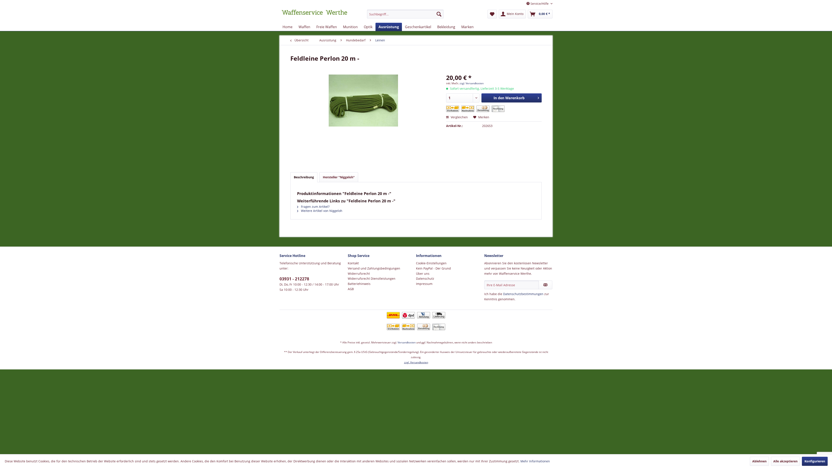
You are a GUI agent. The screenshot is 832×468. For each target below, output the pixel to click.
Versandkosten (407, 342)
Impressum (424, 284)
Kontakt (353, 263)
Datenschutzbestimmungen (523, 294)
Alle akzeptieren (785, 461)
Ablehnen (759, 461)
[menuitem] (405, 16)
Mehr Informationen (535, 461)
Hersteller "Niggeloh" (339, 177)
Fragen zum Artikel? (315, 207)
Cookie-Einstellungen (431, 263)
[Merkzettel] (492, 14)
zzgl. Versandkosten (472, 83)
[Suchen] (439, 14)
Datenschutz (425, 278)
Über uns (422, 273)
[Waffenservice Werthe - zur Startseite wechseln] (314, 15)
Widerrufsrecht (359, 273)
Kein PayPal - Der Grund (433, 268)
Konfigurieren (814, 461)
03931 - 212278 (294, 279)
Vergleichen (459, 117)
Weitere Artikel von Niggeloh (321, 211)
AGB (351, 289)
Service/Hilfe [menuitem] (539, 4)
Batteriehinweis (359, 284)
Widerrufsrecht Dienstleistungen (371, 278)
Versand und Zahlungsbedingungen (374, 268)
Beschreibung (304, 177)
